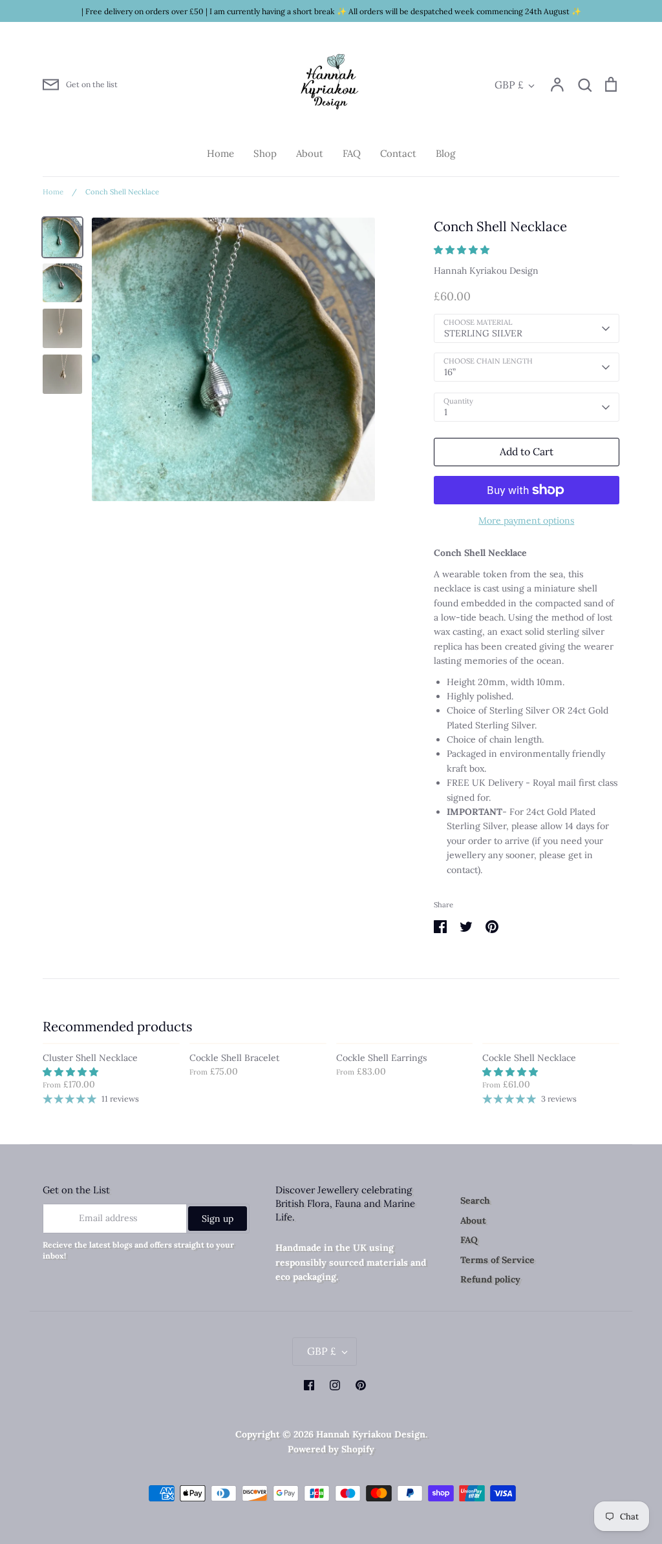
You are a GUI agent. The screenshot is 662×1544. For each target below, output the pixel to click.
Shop (265, 153)
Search (475, 1200)
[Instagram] (335, 1385)
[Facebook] (309, 1385)
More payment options (526, 520)
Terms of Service (497, 1260)
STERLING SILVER (483, 333)
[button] (463, 250)
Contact (398, 153)
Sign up (217, 1218)
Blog (445, 153)
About (309, 153)
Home (220, 153)
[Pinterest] (361, 1385)
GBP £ (509, 84)
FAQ (352, 153)
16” (450, 372)
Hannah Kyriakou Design (486, 270)
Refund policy (490, 1279)
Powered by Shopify (331, 1449)
